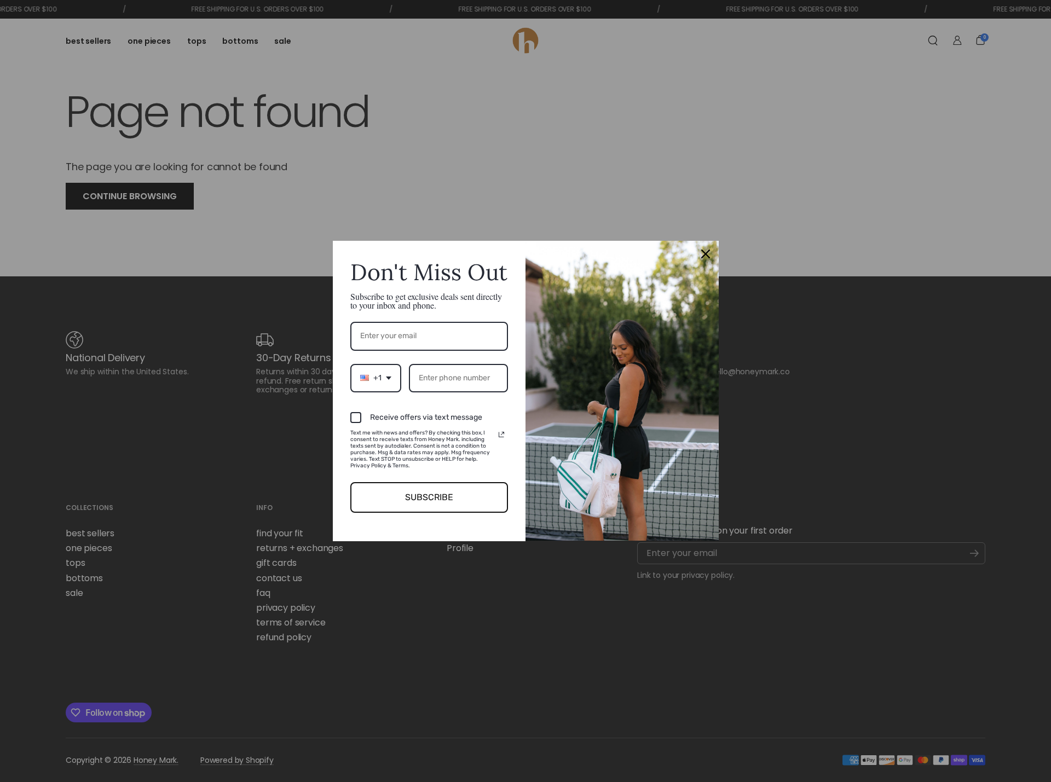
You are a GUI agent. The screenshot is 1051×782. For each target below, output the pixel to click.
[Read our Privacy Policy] (501, 434)
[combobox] (375, 378)
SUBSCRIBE (429, 497)
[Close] (705, 254)
